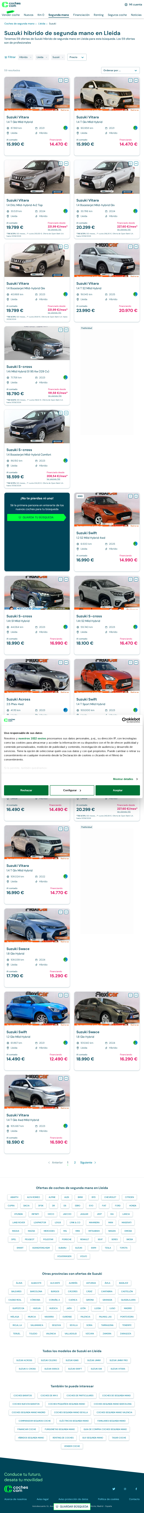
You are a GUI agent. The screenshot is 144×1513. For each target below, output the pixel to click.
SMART (20, 1247)
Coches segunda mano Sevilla (71, 1412)
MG (65, 1231)
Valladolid (71, 1333)
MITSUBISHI (94, 1231)
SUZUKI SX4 (96, 1368)
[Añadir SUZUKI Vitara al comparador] (66, 80)
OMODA (128, 1231)
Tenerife (127, 1325)
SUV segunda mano (92, 1437)
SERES (115, 1239)
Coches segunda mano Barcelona (113, 1404)
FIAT (104, 1205)
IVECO (51, 1214)
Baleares (16, 1291)
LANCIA (126, 1214)
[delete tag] (31, 57)
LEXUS (58, 1222)
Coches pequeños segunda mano (66, 1404)
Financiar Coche (26, 1429)
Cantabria (106, 1291)
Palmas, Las (105, 1316)
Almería (73, 1283)
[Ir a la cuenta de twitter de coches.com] (113, 1488)
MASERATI (127, 1222)
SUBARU (62, 1247)
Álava (19, 1283)
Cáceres (72, 1291)
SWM (93, 1247)
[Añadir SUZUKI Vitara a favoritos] (60, 80)
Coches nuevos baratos (26, 1404)
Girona (90, 1299)
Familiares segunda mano (111, 1420)
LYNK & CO (75, 1222)
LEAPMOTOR (40, 1222)
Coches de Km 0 (49, 1395)
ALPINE (52, 1197)
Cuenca (73, 1299)
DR (53, 1205)
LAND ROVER (18, 1222)
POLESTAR (48, 1239)
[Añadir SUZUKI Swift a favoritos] (130, 496)
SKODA (129, 1239)
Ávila (107, 1283)
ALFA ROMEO (33, 1197)
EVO (91, 1205)
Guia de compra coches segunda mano (105, 1429)
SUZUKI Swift (75, 1368)
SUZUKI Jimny (94, 1360)
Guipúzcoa (18, 1308)
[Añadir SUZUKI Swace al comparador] (66, 912)
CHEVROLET (110, 1197)
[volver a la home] (16, 1488)
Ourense (67, 1316)
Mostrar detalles (123, 779)
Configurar (70, 790)
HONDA (132, 1205)
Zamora (107, 1333)
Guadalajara (128, 1299)
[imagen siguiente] (67, 94)
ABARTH (14, 1197)
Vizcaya (90, 1333)
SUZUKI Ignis (72, 1360)
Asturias (91, 1283)
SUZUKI (78, 1247)
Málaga (15, 1316)
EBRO (77, 1205)
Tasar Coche (119, 1437)
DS (65, 1205)
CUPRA (11, 1205)
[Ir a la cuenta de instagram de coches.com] (125, 1488)
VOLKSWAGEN (64, 1256)
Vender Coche (72, 1446)
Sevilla (74, 1325)
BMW (80, 1197)
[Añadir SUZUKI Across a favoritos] (60, 662)
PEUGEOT (29, 1239)
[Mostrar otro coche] (37, 108)
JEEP (99, 1214)
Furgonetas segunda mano (60, 1429)
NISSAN (112, 1231)
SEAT (100, 1239)
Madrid (128, 1308)
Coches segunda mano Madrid (28, 1412)
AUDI (66, 1197)
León (83, 1308)
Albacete (36, 1283)
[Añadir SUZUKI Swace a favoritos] (60, 912)
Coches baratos (23, 1395)
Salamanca (37, 1325)
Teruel (16, 1333)
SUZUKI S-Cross (27, 1368)
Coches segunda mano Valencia (114, 1412)
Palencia (85, 1316)
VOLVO (83, 1256)
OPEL (13, 1239)
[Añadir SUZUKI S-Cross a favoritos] (60, 330)
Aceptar (118, 790)
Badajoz (123, 1283)
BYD (94, 1197)
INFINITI (35, 1214)
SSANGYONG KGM (41, 1247)
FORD (117, 1205)
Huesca (53, 1308)
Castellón (127, 1291)
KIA (112, 1214)
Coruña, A (54, 1299)
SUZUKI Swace (51, 1368)
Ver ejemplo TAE (54, 229)
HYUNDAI (18, 1214)
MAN (110, 1222)
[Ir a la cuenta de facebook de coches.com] (136, 1488)
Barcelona (36, 1291)
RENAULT (84, 1239)
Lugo (112, 1308)
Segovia (56, 1325)
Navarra (49, 1316)
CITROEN (129, 1197)
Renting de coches (63, 1437)
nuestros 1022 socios (32, 738)
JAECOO (67, 1214)
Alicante (55, 1283)
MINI (78, 1231)
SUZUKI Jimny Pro (119, 1360)
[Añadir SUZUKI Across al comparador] (66, 662)
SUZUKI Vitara (118, 1368)
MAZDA (31, 1231)
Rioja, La (17, 1325)
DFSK (40, 1205)
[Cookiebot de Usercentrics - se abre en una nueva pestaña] (124, 720)
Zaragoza (125, 1333)
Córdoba (35, 1299)
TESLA (108, 1247)
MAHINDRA (94, 1222)
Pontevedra (127, 1316)
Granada (107, 1299)
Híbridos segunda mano (31, 1437)
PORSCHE (66, 1239)
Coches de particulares (80, 1395)
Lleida (97, 1308)
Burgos (55, 1291)
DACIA (26, 1205)
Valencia (51, 1333)
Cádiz (89, 1291)
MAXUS (15, 1231)
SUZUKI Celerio (49, 1360)
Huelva (37, 1308)
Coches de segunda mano (116, 1395)
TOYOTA (123, 1247)
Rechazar (26, 790)
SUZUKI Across (24, 1360)
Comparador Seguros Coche (35, 1420)
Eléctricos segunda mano (74, 1420)
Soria (89, 1325)
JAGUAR (84, 1214)
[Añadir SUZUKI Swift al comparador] (136, 496)
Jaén (68, 1308)
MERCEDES (49, 1231)
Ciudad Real (14, 1299)
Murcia (32, 1316)
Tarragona (107, 1325)
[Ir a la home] (11, 4)
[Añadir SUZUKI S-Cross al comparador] (66, 330)
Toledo (33, 1333)
